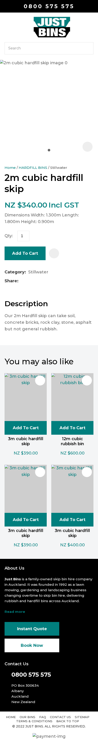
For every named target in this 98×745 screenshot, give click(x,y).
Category (15, 272)
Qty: (9, 235)
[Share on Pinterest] (42, 281)
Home (10, 167)
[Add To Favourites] (54, 253)
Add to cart (25, 253)
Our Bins (27, 717)
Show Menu (7, 26)
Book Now (32, 645)
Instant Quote (32, 628)
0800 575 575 (49, 6)
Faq (42, 717)
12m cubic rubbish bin (72, 441)
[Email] (35, 281)
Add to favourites (40, 380)
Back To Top (67, 721)
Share (11, 280)
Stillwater (58, 167)
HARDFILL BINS (33, 167)
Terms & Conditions (34, 721)
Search (88, 48)
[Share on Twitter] (27, 281)
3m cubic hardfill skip (25, 441)
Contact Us (60, 717)
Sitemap (82, 717)
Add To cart (26, 427)
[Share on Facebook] (21, 281)
